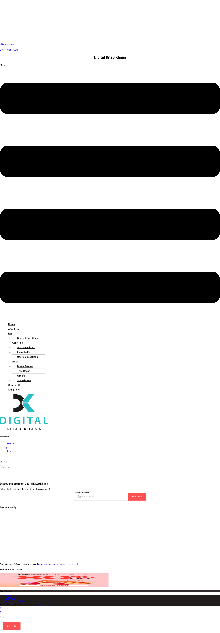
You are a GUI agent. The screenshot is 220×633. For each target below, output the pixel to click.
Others (21, 375)
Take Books (23, 370)
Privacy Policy (11, 599)
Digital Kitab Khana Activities (25, 340)
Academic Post (26, 347)
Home (11, 324)
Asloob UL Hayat (43, 605)
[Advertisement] (90, 21)
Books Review (25, 366)
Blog (10, 333)
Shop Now (14, 389)
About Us (13, 328)
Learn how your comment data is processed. (57, 564)
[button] (110, 191)
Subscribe (137, 496)
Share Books (24, 380)
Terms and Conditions (15, 601)
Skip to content (7, 44)
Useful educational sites (25, 359)
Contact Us (14, 385)
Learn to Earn (24, 352)
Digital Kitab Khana (9, 49)
